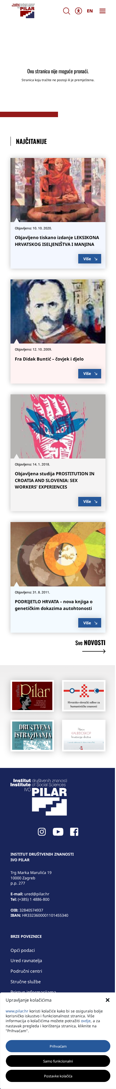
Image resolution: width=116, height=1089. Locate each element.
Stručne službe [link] (26, 982)
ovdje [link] (86, 1020)
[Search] (66, 11)
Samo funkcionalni (58, 1061)
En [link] (90, 11)
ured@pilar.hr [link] (36, 893)
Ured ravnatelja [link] (26, 960)
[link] (23, 11)
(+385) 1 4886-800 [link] (33, 899)
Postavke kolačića (58, 1076)
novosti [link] (90, 643)
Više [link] (87, 258)
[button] (107, 1000)
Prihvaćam (58, 1046)
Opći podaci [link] (23, 950)
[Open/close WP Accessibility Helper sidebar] (78, 11)
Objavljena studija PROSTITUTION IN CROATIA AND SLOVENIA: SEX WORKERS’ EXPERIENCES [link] (54, 480)
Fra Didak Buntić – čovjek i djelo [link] (49, 359)
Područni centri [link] (26, 971)
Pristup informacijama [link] (33, 992)
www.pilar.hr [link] (17, 1011)
